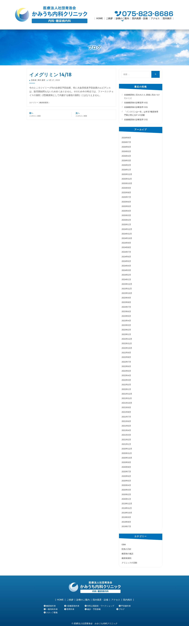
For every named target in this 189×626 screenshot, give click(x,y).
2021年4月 (126, 430)
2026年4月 (126, 156)
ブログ (94, 47)
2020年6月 (126, 476)
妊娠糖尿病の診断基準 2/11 (136, 119)
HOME (99, 18)
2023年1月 (126, 334)
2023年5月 (126, 316)
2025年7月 (126, 197)
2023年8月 (126, 302)
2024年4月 (126, 266)
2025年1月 (126, 224)
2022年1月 (126, 389)
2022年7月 (126, 362)
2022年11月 (127, 343)
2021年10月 (127, 403)
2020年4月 (126, 485)
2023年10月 (127, 293)
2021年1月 (126, 444)
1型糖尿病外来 (73, 606)
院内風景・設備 (140, 18)
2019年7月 (126, 526)
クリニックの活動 (129, 563)
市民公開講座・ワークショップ (100, 606)
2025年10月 (127, 183)
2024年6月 (126, 257)
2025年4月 (126, 211)
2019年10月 (127, 513)
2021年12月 (127, 394)
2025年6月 (126, 202)
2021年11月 (127, 398)
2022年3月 (126, 380)
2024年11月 (127, 234)
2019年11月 (127, 508)
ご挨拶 (109, 18)
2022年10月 (127, 348)
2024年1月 (126, 279)
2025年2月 (126, 220)
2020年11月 (127, 453)
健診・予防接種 (94, 609)
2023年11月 (127, 288)
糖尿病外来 (51, 606)
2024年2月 (126, 275)
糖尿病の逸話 (127, 554)
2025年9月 (126, 188)
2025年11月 (127, 179)
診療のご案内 (83, 600)
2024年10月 (127, 238)
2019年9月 (126, 517)
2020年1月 (126, 499)
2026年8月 (126, 138)
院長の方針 (126, 549)
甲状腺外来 (126, 606)
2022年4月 (126, 375)
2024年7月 (126, 252)
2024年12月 (127, 229)
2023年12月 (127, 284)
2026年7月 (126, 142)
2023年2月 (126, 330)
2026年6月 (126, 147)
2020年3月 (126, 490)
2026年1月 (126, 169)
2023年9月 (126, 298)
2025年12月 (127, 174)
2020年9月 (126, 462)
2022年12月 (127, 339)
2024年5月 (126, 261)
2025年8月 (126, 192)
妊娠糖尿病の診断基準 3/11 (136, 107)
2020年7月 (126, 471)
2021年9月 (126, 407)
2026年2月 (126, 165)
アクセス (155, 18)
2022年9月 (126, 352)
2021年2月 (126, 439)
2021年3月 (126, 435)
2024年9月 (126, 243)
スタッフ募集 (52, 612)
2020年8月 (126, 467)
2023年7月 (126, 307)
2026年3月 (126, 160)
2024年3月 (126, 270)
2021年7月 (126, 417)
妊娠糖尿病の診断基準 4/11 (136, 102)
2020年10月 (127, 458)
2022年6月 (126, 366)
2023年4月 (126, 320)
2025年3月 (126, 215)
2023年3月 (126, 325)
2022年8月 (126, 357)
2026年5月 (126, 151)
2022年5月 (126, 371)
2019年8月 (126, 522)
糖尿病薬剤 (43, 103)
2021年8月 (126, 412)
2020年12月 (127, 449)
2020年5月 (126, 481)
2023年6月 (126, 311)
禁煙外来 (70, 609)
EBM (124, 544)
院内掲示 (167, 18)
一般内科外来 (52, 609)
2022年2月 (126, 384)
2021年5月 (126, 426)
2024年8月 (126, 247)
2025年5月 (126, 206)
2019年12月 (127, 503)
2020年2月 (126, 494)
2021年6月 (126, 421)
